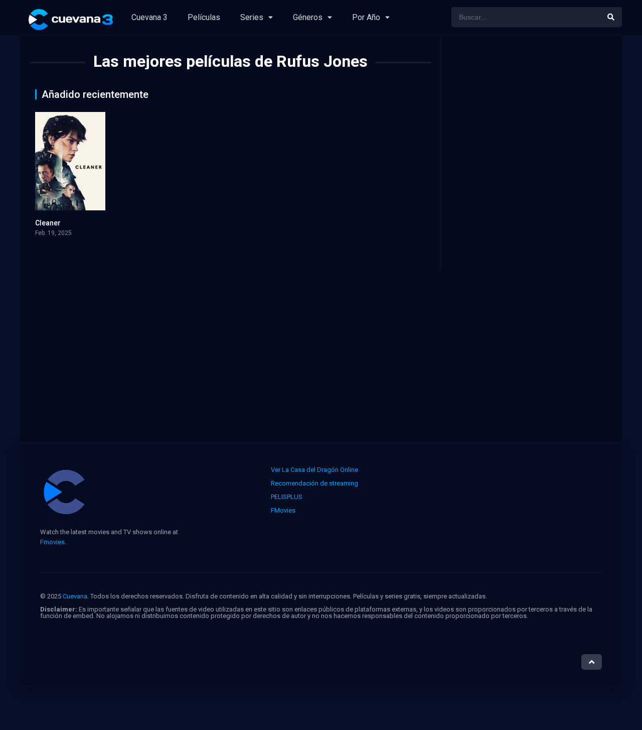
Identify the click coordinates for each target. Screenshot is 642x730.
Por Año (366, 17)
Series (251, 17)
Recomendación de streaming (314, 483)
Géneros (308, 17)
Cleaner (48, 223)
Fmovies (52, 542)
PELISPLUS (286, 497)
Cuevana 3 (149, 17)
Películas (204, 17)
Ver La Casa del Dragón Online (314, 469)
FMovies (283, 510)
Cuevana (75, 596)
